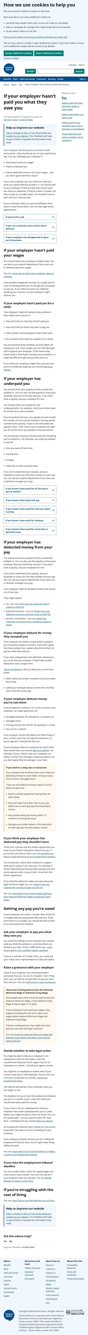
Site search (29, 1278)
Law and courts (10, 1288)
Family (60, 79)
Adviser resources (32, 1268)
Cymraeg (72, 64)
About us (50, 1265)
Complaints (51, 1280)
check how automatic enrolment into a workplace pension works (28, 621)
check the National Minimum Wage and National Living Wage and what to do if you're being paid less (29, 1037)
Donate (30, 71)
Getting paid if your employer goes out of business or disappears (73, 125)
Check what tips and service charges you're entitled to (72, 137)
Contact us (50, 1269)
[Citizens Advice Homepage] (9, 69)
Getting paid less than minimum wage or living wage (72, 106)
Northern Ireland (11, 119)
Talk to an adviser (12, 669)
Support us (50, 1272)
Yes (5, 1241)
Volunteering (51, 1299)
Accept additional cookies (18, 53)
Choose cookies (11, 58)
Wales (30, 119)
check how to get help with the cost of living (33, 1200)
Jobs (48, 1302)
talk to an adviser (41, 750)
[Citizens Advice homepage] (9, 1315)
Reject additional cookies (49, 53)
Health (6, 1296)
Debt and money (27, 79)
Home (6, 84)
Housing (51, 79)
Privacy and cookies (75, 1278)
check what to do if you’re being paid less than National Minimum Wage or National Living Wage (28, 896)
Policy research (52, 1295)
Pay (20, 84)
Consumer (41, 79)
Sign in (81, 64)
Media (48, 1284)
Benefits (7, 79)
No (11, 1241)
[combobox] (56, 71)
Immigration (9, 1292)
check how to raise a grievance (40, 982)
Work (15, 79)
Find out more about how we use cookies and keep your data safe (35, 37)
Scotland (23, 119)
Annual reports (52, 1276)
